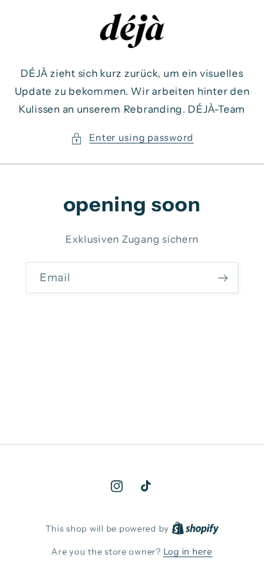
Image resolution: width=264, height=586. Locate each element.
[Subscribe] (223, 277)
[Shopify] (195, 528)
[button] (132, 138)
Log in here (188, 551)
